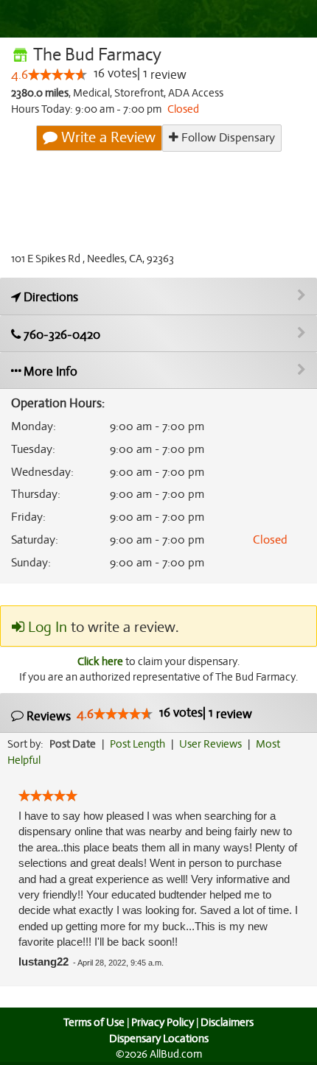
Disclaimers (227, 1022)
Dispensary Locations (159, 1038)
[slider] (57, 74)
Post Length (137, 744)
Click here (100, 661)
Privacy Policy (162, 1022)
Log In (45, 627)
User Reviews (210, 744)
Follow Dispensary (226, 137)
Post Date (72, 744)
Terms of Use (94, 1022)
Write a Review (107, 137)
